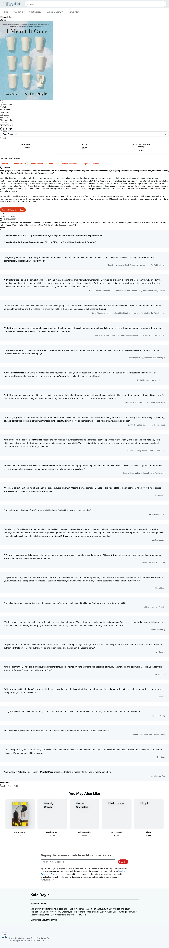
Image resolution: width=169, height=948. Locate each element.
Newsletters (74, 12)
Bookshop (53, 163)
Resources (4, 782)
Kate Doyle (7, 104)
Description (5, 167)
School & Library (55, 12)
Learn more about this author (44, 919)
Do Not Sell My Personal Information (31, 940)
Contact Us (13, 940)
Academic (18, 12)
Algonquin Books (7, 119)
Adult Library (35, 12)
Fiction (3, 216)
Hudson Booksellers (69, 163)
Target (85, 163)
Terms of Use (35, 938)
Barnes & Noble (20, 163)
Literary (11, 216)
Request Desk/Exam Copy (13, 209)
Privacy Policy (46, 938)
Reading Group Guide (9, 786)
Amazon (5, 163)
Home (5, 12)
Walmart (96, 163)
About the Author (8, 219)
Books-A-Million (37, 163)
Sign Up (123, 862)
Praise (2, 227)
